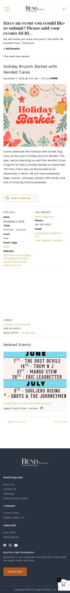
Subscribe (15, 571)
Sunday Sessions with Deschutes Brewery (27, 403)
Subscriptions (11, 537)
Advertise (8, 493)
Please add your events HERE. (31, 30)
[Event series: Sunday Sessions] (41, 408)
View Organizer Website (48, 240)
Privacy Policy (11, 512)
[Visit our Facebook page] (4, 545)
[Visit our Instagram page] (10, 545)
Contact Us (9, 489)
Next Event (59, 422)
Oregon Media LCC (14, 517)
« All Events (11, 48)
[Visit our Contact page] (16, 545)
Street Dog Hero (44, 216)
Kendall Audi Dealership (16, 324)
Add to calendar (21, 198)
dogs (6, 246)
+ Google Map (27, 332)
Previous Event (17, 422)
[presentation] (35, 375)
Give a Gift (9, 532)
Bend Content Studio (15, 498)
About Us (8, 484)
